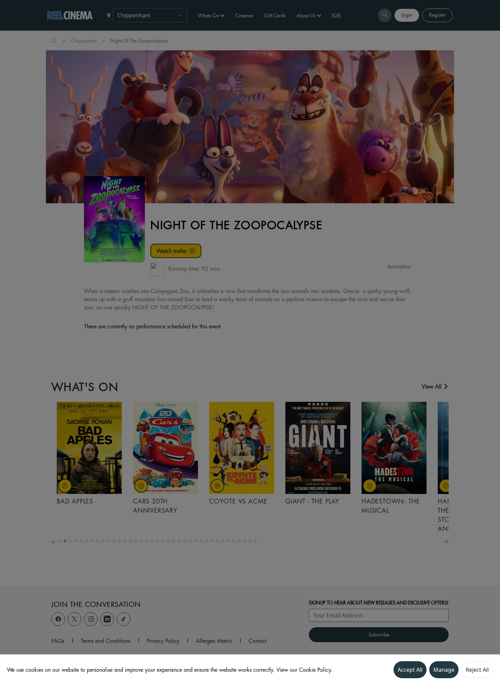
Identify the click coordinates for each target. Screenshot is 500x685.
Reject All (477, 669)
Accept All (410, 669)
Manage (443, 669)
